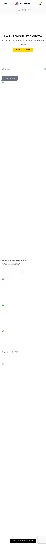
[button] (9, 78)
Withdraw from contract (23, 540)
